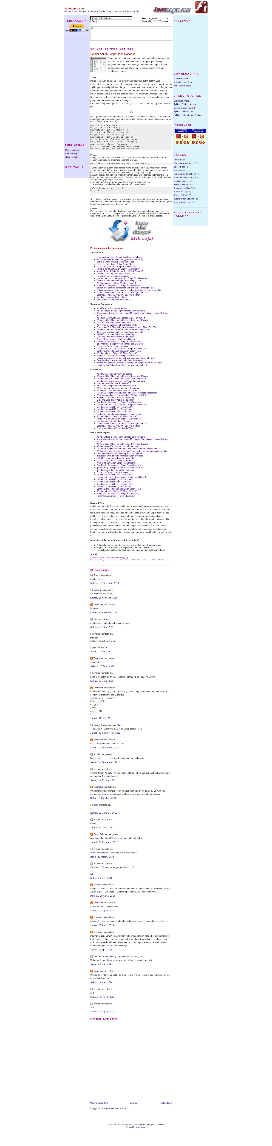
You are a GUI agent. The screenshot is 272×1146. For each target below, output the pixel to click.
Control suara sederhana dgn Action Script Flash (119, 280)
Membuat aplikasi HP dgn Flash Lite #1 (115, 412)
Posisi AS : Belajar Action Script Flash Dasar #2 (119, 285)
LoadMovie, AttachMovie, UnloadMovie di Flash (118, 295)
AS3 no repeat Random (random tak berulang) (117, 446)
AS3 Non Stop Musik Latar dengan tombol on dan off (121, 318)
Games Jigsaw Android (184, 108)
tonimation (141, 1127)
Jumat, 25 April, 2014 (102, 925)
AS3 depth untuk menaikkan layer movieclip (117, 390)
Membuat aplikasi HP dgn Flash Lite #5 (115, 474)
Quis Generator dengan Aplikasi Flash (114, 299)
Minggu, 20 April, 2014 (102, 896)
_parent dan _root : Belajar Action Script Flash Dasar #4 (122, 278)
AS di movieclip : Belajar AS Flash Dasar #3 (117, 283)
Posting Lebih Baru (99, 1103)
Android (177, 160)
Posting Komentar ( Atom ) (114, 1108)
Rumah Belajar (72, 153)
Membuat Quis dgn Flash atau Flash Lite (115, 273)
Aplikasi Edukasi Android (185, 104)
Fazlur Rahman (101, 834)
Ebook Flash (180, 167)
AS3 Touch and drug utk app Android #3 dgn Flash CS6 (122, 395)
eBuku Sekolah (72, 157)
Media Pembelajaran (141, 560)
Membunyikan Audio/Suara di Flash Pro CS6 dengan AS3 (123, 329)
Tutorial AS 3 (180, 195)
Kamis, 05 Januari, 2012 (103, 813)
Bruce (96, 575)
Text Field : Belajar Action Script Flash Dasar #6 (119, 269)
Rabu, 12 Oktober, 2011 (103, 798)
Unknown (98, 885)
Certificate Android (182, 101)
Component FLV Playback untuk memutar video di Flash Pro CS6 (126, 327)
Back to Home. (158, 1124)
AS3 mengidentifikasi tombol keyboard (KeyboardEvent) (122, 320)
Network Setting (181, 184)
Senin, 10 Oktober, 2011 (103, 780)
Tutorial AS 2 (157, 560)
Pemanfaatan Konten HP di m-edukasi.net (116, 496)
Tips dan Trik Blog (182, 188)
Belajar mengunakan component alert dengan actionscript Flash (126, 288)
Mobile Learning (181, 181)
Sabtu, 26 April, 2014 (102, 950)
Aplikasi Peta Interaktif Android (188, 115)
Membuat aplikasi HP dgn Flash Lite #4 (115, 479)
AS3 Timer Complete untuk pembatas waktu (117, 325)
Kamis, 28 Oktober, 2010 (104, 598)
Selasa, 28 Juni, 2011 (102, 666)
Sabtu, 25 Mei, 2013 (101, 878)
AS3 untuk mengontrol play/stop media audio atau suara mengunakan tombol (132, 451)
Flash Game (125, 560)
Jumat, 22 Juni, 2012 (102, 827)
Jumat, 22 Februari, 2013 (104, 842)
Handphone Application (184, 174)
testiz (96, 805)
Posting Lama (166, 1103)
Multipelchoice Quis (183, 82)
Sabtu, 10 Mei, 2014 (101, 982)
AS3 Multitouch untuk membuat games (114, 374)
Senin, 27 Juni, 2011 (101, 651)
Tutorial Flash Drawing (184, 199)
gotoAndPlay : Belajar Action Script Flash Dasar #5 (120, 271)
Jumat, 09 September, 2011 (105, 733)
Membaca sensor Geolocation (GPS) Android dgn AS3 (121, 378)
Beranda (133, 1103)
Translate (163, 21)
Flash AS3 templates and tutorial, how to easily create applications (127, 393)
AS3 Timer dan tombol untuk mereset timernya (118, 388)
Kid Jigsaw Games (182, 86)
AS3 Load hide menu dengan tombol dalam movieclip (121, 311)
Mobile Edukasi (72, 150)
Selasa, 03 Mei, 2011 (102, 627)
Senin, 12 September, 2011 (105, 748)
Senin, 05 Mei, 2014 (101, 964)
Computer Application (109, 560)
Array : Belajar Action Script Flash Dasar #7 (116, 266)
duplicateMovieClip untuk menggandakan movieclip (120, 259)
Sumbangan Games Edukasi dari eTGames (116, 428)
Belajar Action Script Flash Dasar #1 (113, 54)
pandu (97, 590)
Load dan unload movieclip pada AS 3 (114, 322)
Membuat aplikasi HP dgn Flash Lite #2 (115, 409)
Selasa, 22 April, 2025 (102, 997)
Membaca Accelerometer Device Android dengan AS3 (121, 381)
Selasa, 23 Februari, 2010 (104, 583)
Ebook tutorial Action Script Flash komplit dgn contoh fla (122, 292)
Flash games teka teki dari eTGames (113, 421)
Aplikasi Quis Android (183, 111)
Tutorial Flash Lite (182, 202)
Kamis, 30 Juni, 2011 (102, 681)
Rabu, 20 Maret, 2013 (102, 857)
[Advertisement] (74, 89)
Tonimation (99, 604)
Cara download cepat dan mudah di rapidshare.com (120, 360)
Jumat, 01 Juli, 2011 (101, 718)
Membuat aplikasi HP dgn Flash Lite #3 (115, 407)
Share (93, 554)
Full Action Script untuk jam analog (112, 276)
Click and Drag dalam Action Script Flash (115, 264)
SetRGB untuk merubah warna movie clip (115, 262)
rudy (96, 619)
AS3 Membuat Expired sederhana (112, 308)
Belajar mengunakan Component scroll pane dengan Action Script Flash (129, 290)
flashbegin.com (74, 8)
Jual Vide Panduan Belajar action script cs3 (114, 956)
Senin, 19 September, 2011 (105, 762)
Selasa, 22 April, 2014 (102, 910)
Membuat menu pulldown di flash (112, 297)
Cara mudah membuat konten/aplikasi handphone (119, 257)
